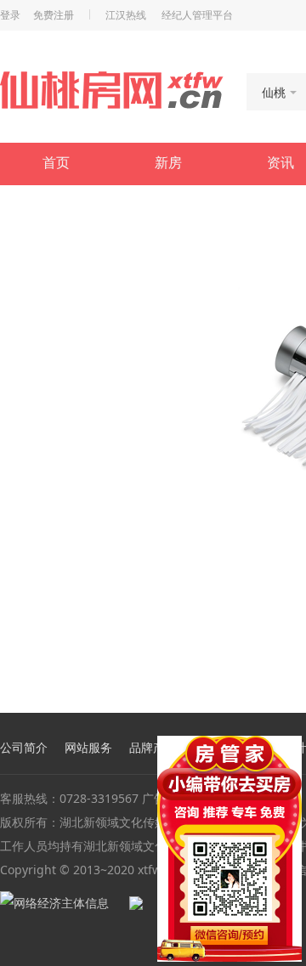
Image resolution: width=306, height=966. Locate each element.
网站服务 (88, 747)
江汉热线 (125, 15)
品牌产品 (153, 747)
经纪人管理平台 (197, 15)
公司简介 (24, 747)
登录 (10, 15)
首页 (56, 162)
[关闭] (291, 746)
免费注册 (53, 15)
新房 (168, 162)
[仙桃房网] (112, 90)
